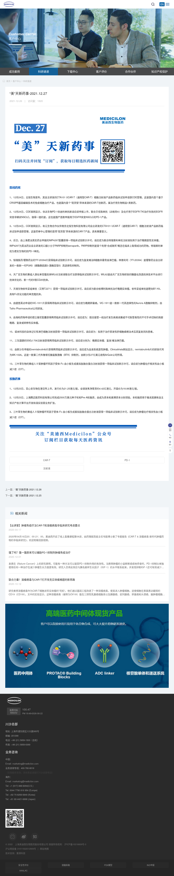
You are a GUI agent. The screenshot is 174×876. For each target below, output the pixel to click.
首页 (8, 81)
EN (162, 4)
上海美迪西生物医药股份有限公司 (31, 844)
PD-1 (127, 460)
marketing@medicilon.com (25, 763)
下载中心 (72, 71)
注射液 (46, 468)
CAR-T (46, 460)
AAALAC (23, 870)
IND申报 (150, 865)
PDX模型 (108, 865)
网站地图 (44, 848)
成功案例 (14, 71)
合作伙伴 (130, 71)
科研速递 (43, 71)
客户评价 (101, 71)
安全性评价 (23, 865)
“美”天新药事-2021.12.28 (28, 489)
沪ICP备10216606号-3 (75, 844)
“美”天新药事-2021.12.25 (28, 495)
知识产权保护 (159, 71)
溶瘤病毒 (66, 865)
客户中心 (17, 81)
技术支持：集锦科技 (15, 853)
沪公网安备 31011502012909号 (20, 848)
